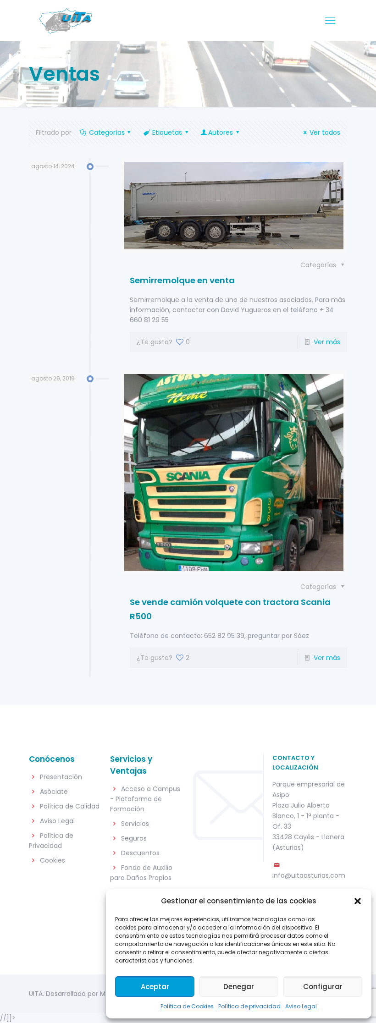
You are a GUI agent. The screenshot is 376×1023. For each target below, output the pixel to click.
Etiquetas (167, 132)
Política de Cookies (187, 1006)
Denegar (238, 986)
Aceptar (155, 986)
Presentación (61, 776)
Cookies (52, 860)
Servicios (135, 823)
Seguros (134, 838)
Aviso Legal (301, 1006)
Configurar (323, 986)
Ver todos (325, 132)
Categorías (107, 132)
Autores (220, 132)
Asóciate (54, 791)
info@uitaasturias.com (308, 875)
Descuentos (140, 853)
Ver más (327, 341)
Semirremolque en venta (182, 280)
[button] (357, 901)
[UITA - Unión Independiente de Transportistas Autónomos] (65, 20)
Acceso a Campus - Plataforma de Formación (145, 799)
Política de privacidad (249, 1006)
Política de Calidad (70, 806)
